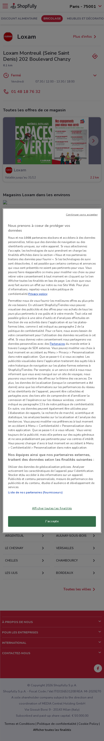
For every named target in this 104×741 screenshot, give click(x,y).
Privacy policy (37, 294)
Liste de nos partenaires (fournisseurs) (35, 492)
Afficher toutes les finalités (52, 508)
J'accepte (52, 521)
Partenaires (57, 344)
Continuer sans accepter (81, 214)
